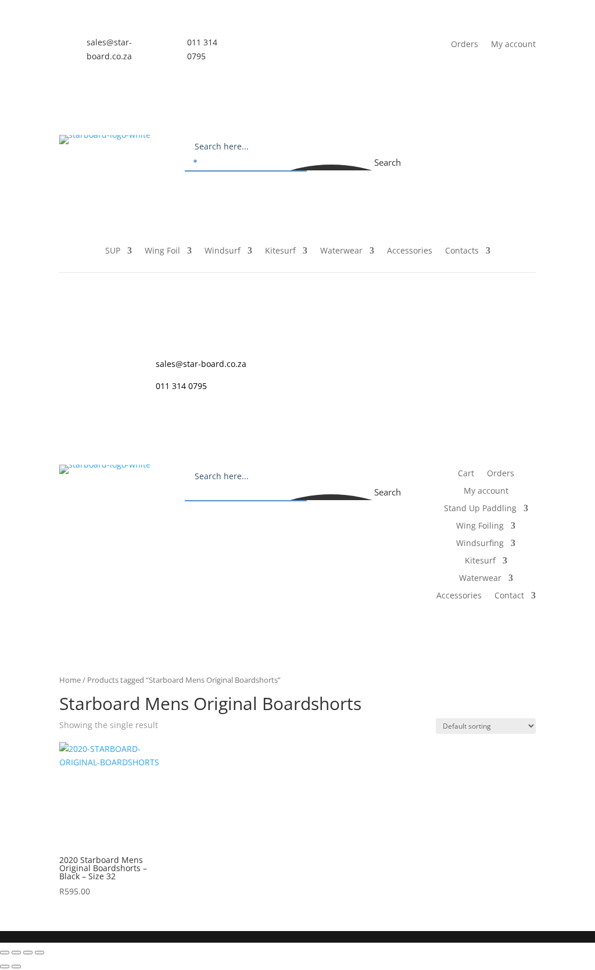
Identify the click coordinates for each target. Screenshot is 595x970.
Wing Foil (162, 251)
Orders (464, 43)
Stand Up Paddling (480, 508)
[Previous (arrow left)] (4, 966)
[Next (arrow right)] (16, 966)
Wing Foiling (480, 526)
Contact (509, 596)
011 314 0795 (181, 385)
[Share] (28, 952)
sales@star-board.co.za (201, 363)
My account (513, 43)
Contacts (462, 251)
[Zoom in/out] (4, 952)
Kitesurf (280, 251)
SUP (112, 251)
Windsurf (223, 251)
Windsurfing (480, 543)
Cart (448, 144)
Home (70, 680)
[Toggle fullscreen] (16, 952)
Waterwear (341, 251)
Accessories (409, 251)
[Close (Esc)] (39, 952)
